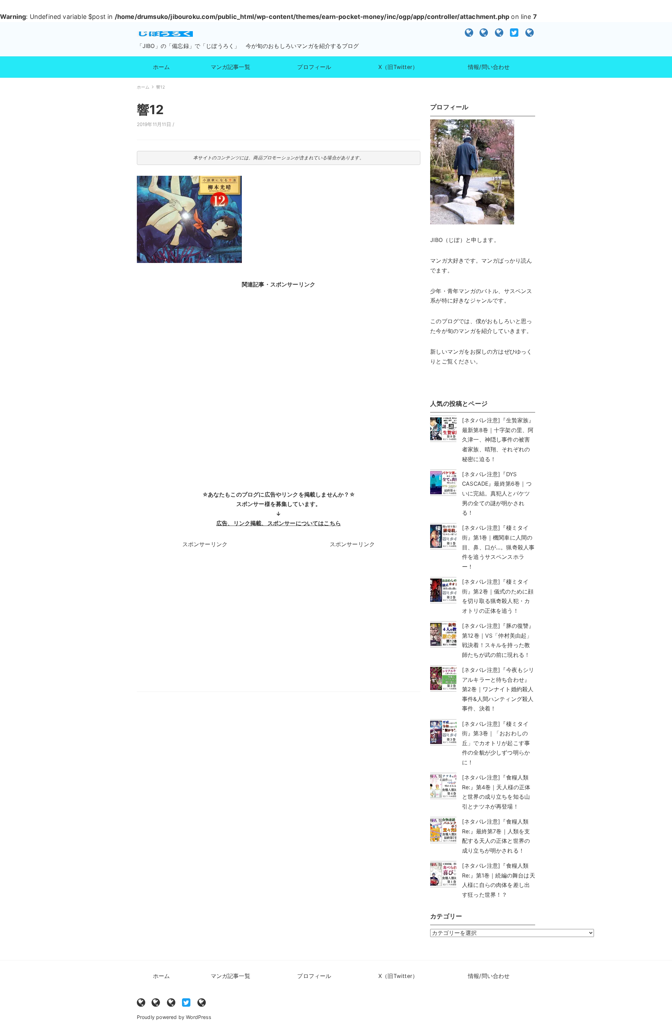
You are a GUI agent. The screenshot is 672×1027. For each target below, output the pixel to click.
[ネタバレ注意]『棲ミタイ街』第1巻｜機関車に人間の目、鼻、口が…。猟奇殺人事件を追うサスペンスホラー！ (498, 547)
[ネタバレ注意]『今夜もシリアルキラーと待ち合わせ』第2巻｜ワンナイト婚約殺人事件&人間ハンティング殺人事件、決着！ (498, 689)
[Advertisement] (279, 384)
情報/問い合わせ (529, 32)
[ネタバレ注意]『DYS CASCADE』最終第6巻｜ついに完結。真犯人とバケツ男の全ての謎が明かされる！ (497, 493)
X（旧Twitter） (514, 32)
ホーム (469, 32)
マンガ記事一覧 (483, 32)
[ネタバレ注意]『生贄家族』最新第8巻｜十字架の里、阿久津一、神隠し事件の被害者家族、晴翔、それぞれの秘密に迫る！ (498, 439)
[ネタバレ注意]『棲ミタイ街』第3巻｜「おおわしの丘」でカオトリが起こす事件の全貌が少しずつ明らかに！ (496, 743)
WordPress (198, 1017)
